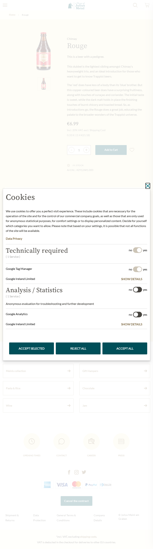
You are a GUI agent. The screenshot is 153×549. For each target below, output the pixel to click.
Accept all (124, 348)
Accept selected (32, 348)
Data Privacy (14, 238)
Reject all (78, 348)
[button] (134, 279)
